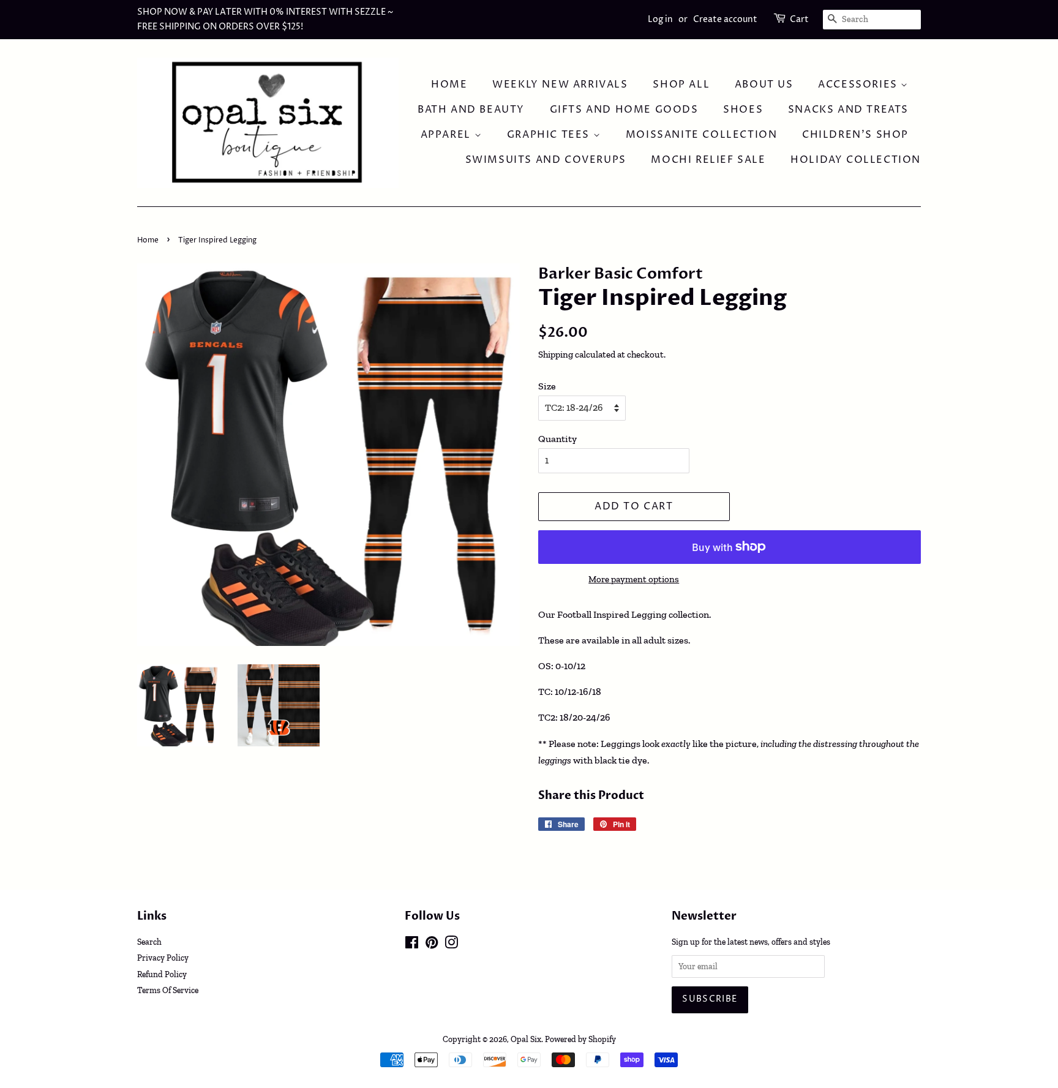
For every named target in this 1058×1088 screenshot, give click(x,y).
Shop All (681, 84)
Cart (799, 19)
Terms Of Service (167, 990)
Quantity (557, 439)
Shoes (743, 109)
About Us (764, 84)
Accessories (859, 84)
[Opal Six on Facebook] (412, 945)
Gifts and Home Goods (624, 109)
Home (449, 84)
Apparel (448, 134)
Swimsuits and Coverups (545, 160)
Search (149, 942)
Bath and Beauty (471, 109)
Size (547, 386)
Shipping (555, 354)
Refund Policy (162, 974)
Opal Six (526, 1039)
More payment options (633, 579)
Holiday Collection (855, 160)
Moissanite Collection (702, 134)
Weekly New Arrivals (560, 84)
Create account (725, 19)
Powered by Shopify (580, 1039)
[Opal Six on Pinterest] (431, 945)
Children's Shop (855, 134)
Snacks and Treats (848, 109)
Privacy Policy (163, 957)
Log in (660, 19)
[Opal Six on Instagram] (451, 945)
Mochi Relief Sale (708, 160)
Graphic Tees (550, 134)
